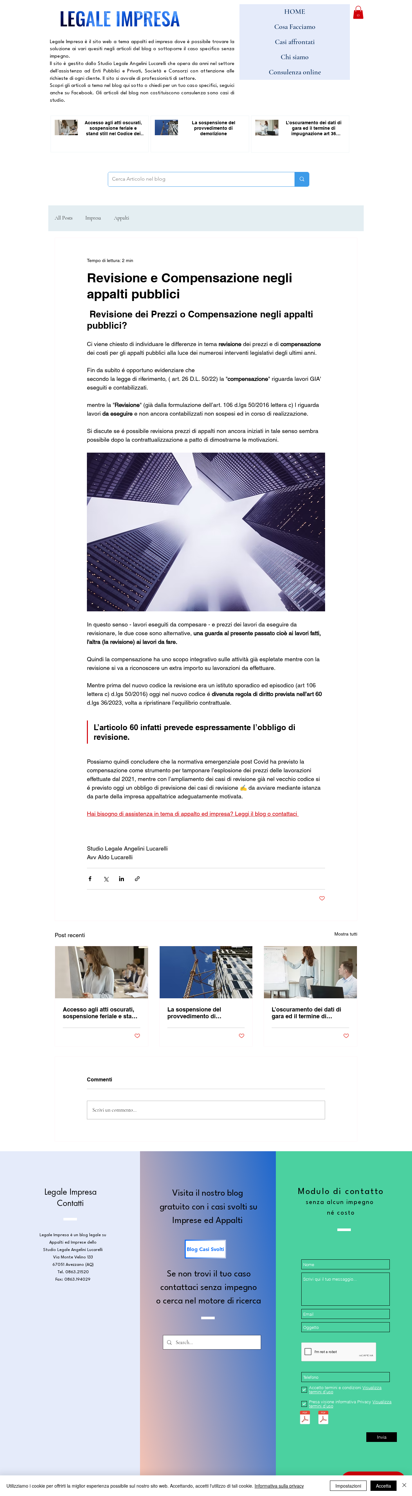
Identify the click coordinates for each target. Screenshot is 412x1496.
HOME (294, 11)
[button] (358, 12)
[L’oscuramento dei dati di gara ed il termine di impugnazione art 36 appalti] (310, 972)
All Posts (63, 218)
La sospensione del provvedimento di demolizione (194, 1013)
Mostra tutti (345, 933)
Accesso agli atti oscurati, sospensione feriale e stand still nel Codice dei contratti (101, 1013)
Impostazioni (348, 1485)
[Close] (404, 1486)
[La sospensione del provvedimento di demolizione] (206, 972)
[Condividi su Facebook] (90, 879)
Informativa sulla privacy (279, 1485)
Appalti (121, 218)
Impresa (93, 218)
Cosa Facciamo (294, 27)
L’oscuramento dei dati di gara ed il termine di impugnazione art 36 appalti (310, 1013)
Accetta (383, 1485)
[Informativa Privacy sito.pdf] (323, 1418)
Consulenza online (295, 72)
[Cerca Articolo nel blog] (302, 179)
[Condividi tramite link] (137, 879)
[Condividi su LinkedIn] (121, 879)
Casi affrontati (295, 42)
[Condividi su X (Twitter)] (106, 879)
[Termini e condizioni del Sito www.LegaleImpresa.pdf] (304, 1418)
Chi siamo (295, 57)
